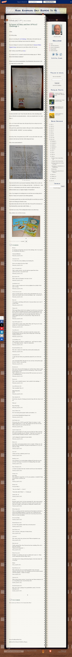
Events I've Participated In (55, 47)
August (53, 148)
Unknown (14, 577)
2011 (51, 180)
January (53, 178)
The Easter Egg (53, 169)
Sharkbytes (14, 458)
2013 (51, 137)
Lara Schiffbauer (15, 339)
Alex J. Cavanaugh (16, 268)
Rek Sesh (14, 367)
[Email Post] (25, 241)
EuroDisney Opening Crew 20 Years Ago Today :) (57, 163)
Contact (57, 20)
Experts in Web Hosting (62, 651)
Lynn (13, 451)
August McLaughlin (16, 321)
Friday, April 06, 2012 (16, 533)
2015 (51, 133)
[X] (2, 325)
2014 (51, 135)
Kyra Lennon (14, 276)
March (53, 174)
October (53, 145)
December (53, 141)
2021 (51, 124)
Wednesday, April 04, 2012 (17, 255)
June (52, 152)
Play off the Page (15, 405)
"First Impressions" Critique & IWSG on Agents (59, 100)
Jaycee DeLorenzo (15, 386)
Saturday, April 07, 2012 (17, 582)
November (53, 143)
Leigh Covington (15, 429)
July (52, 150)
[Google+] (61, 55)
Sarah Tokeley (15, 529)
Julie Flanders (15, 420)
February (53, 176)
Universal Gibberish (16, 253)
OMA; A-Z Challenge (27, 20)
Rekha (13, 442)
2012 (51, 139)
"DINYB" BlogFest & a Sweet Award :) (59, 114)
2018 (51, 130)
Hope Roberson (15, 567)
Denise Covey (15, 552)
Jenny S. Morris (15, 410)
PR (13, 247)
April (53, 156)
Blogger (59, 187)
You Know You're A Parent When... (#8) (57, 158)
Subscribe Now (49, 2)
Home (15, 639)
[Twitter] (53, 55)
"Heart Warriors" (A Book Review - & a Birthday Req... (57, 166)
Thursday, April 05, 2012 (17, 448)
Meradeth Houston (15, 522)
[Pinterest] (2, 328)
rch (13, 499)
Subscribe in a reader (57, 36)
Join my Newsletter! (54, 50)
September (53, 146)
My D (13, 392)
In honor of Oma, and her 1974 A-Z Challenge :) (57, 171)
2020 (51, 126)
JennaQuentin (15, 283)
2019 (51, 128)
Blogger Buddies (53, 48)
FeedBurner (59, 85)
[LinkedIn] (57, 55)
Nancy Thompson (15, 466)
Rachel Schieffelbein (16, 347)
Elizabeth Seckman (16, 585)
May (52, 154)
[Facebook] (2, 321)
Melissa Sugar (15, 509)
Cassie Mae (14, 330)
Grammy (14, 473)
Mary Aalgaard (15, 397)
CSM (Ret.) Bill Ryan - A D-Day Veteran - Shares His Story (59, 94)
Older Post (19, 639)
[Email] (2, 335)
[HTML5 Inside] (50, 650)
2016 (51, 131)
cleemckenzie (15, 354)
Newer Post (11, 639)
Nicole (13, 379)
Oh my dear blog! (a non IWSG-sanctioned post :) (59, 107)
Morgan (13, 484)
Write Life (14, 543)
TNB (35, 650)
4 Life (13, 536)
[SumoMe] (2, 339)
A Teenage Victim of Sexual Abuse (57, 161)
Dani (13, 300)
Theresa (13, 308)
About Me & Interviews (55, 45)
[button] (22, 2)
